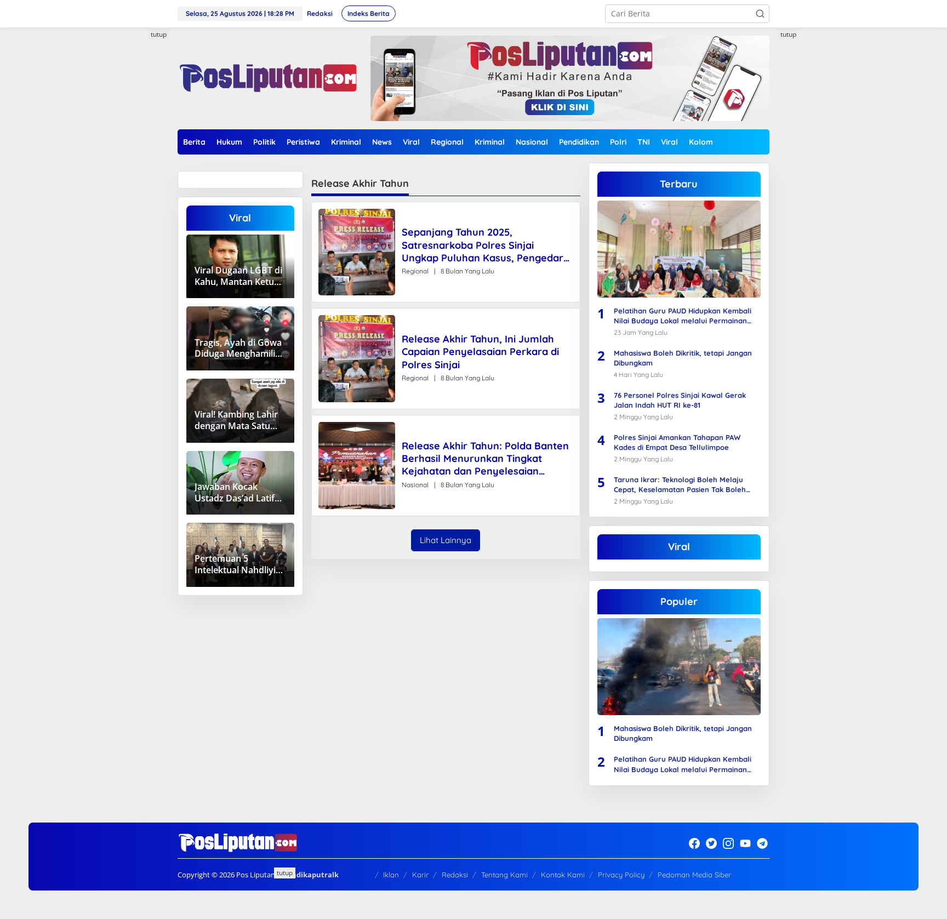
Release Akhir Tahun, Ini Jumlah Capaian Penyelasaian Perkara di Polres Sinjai (480, 352)
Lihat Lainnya (445, 540)
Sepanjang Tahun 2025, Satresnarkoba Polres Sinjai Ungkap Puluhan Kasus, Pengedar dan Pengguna (482, 245)
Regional (415, 271)
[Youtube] (745, 843)
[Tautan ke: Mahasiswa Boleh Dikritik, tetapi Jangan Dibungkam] (679, 666)
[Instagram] (728, 843)
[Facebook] (694, 843)
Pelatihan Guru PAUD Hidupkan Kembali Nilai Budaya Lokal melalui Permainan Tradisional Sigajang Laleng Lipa (682, 316)
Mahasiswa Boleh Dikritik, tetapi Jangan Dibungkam (683, 358)
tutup (159, 34)
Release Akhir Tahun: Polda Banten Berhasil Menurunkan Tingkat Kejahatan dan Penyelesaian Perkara (485, 458)
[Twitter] (711, 843)
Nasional (415, 485)
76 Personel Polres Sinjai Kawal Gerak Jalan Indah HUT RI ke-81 (680, 400)
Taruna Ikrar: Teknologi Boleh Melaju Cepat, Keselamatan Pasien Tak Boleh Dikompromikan (680, 484)
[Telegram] (762, 843)
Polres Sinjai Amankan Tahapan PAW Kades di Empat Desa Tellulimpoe (677, 442)
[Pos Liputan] (267, 77)
